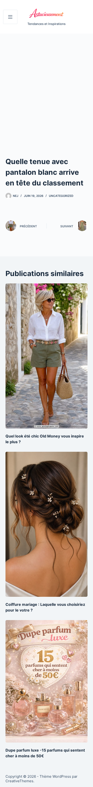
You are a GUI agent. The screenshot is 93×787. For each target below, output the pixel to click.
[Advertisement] (46, 82)
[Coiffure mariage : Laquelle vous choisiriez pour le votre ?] (46, 524)
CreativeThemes (19, 781)
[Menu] (10, 17)
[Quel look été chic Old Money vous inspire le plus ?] (46, 355)
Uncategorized (61, 196)
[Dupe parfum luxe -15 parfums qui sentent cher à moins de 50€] (46, 681)
